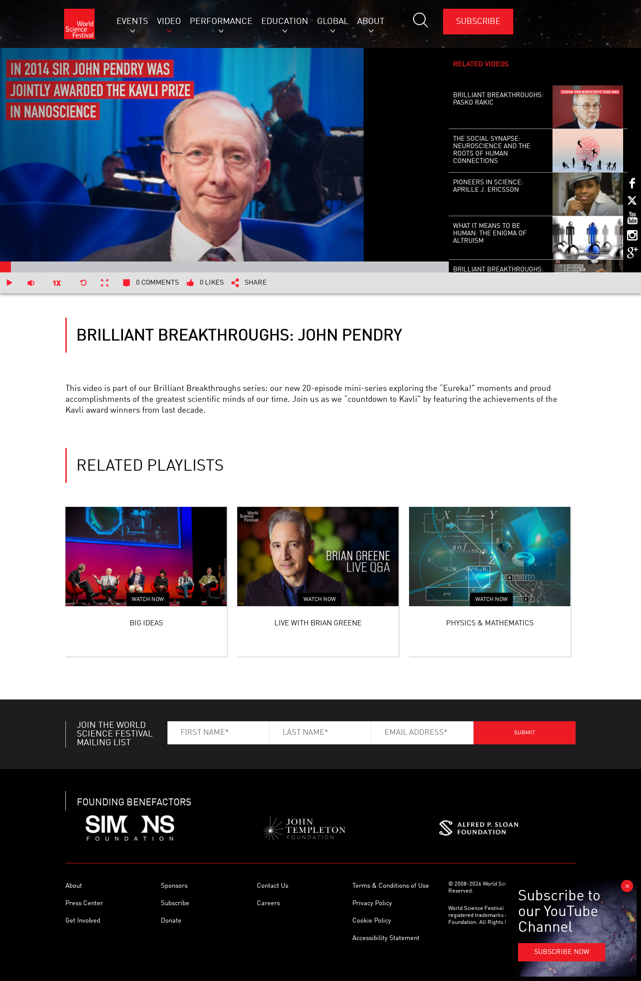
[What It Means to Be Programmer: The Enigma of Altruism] (587, 238)
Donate (171, 921)
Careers (268, 903)
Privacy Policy (372, 903)
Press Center (84, 903)
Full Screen (105, 282)
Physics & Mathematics (490, 623)
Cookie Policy (371, 921)
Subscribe (478, 21)
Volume (30, 282)
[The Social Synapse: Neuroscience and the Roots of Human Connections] (587, 151)
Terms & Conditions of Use (390, 886)
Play (9, 282)
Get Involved (82, 921)
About (73, 886)
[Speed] (57, 282)
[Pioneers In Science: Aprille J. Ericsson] (587, 194)
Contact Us (272, 886)
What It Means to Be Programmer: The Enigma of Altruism (490, 233)
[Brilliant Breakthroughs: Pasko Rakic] (587, 107)
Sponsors (174, 886)
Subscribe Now (562, 952)
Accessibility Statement (385, 938)
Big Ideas (146, 623)
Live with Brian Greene (317, 623)
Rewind (83, 282)
